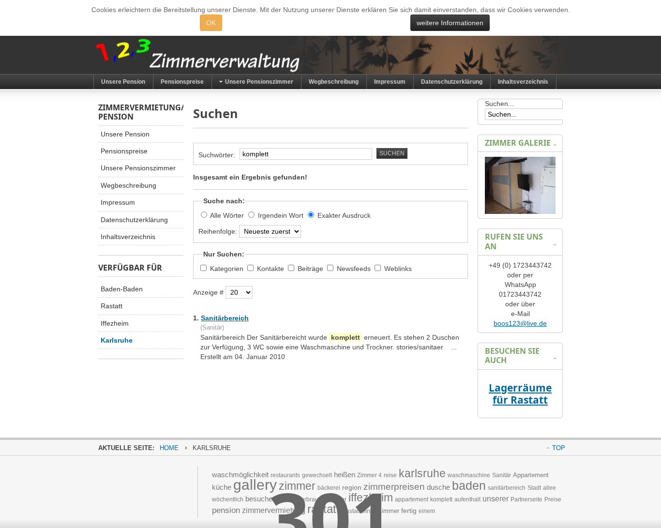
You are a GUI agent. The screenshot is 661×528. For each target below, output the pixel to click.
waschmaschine (469, 475)
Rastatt (111, 306)
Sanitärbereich (225, 318)
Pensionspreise (124, 151)
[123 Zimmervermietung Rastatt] (214, 55)
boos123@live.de (520, 323)
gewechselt (317, 475)
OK (211, 23)
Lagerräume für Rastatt (520, 394)
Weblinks (398, 268)
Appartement (531, 475)
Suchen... (499, 103)
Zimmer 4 (369, 475)
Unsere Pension (125, 134)
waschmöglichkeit (240, 474)
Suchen (392, 153)
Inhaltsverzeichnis (128, 237)
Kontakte (271, 268)
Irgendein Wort (280, 215)
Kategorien (227, 268)
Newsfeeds (355, 268)
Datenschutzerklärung (134, 220)
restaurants (285, 475)
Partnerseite (526, 499)
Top (558, 448)
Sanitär (501, 475)
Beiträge (311, 268)
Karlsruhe (117, 340)
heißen (344, 474)
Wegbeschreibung (128, 185)
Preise (552, 499)
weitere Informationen (450, 23)
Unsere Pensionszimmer (138, 168)
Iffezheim (115, 323)
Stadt (534, 487)
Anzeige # (209, 292)
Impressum (118, 202)
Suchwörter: (217, 155)
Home (169, 448)
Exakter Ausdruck (344, 215)
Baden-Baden (122, 289)
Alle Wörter (227, 215)
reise (390, 475)
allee (549, 487)
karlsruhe (422, 473)
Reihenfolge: (218, 231)
